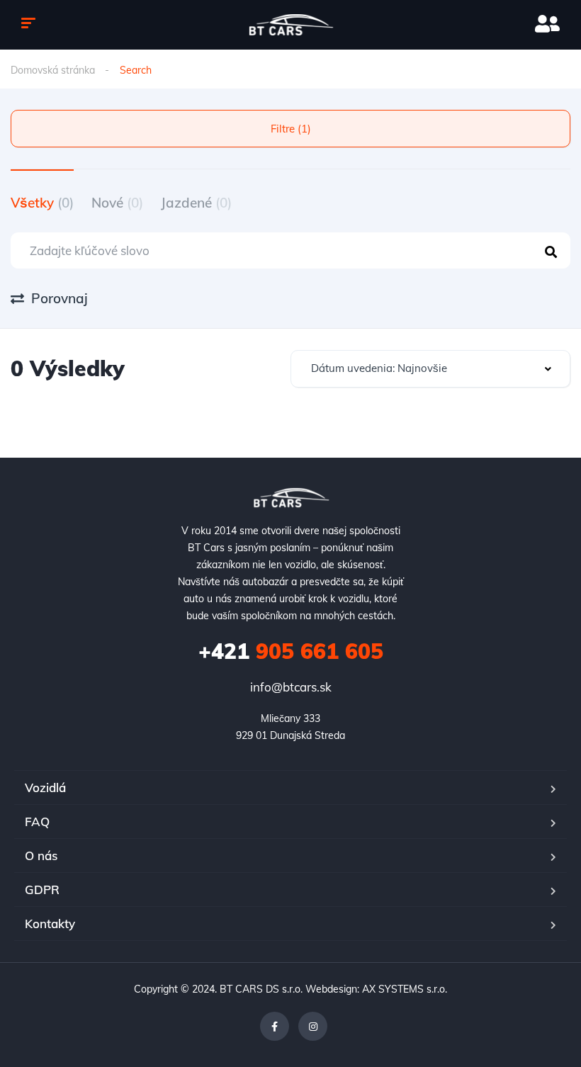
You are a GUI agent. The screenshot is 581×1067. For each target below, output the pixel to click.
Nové (117, 202)
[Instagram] (312, 1026)
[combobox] (430, 369)
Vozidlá (45, 787)
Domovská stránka (53, 70)
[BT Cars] (290, 24)
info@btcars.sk (291, 686)
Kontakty (50, 923)
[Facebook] (274, 1026)
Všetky (42, 202)
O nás (41, 855)
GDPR (42, 889)
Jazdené (196, 202)
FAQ (37, 821)
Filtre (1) (291, 128)
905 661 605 (290, 651)
